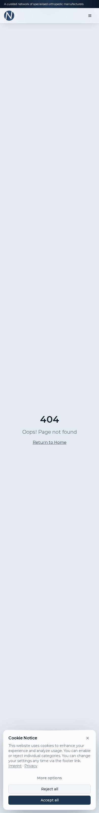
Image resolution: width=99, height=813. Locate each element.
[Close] (88, 738)
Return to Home (50, 442)
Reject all (49, 789)
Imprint (15, 766)
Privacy (30, 766)
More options (49, 778)
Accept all (50, 800)
